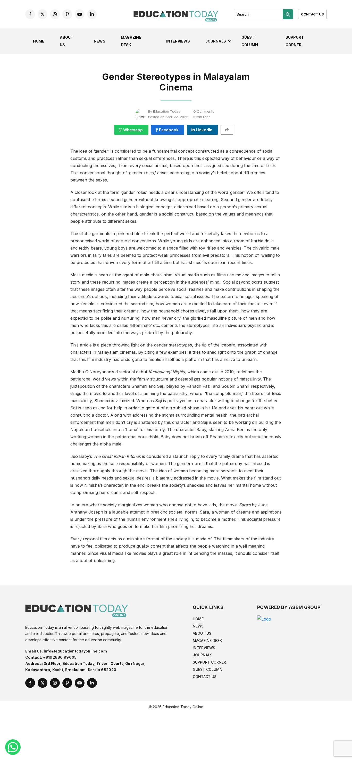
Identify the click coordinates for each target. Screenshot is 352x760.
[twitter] (42, 14)
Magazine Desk (207, 640)
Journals (215, 41)
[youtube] (80, 14)
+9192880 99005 (60, 657)
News (99, 41)
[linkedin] (92, 14)
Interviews (178, 41)
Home (38, 41)
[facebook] (30, 14)
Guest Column (207, 669)
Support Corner (209, 662)
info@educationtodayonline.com (75, 651)
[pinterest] (67, 14)
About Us (202, 633)
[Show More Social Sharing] (229, 130)
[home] (176, 13)
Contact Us (312, 14)
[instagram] (55, 14)
